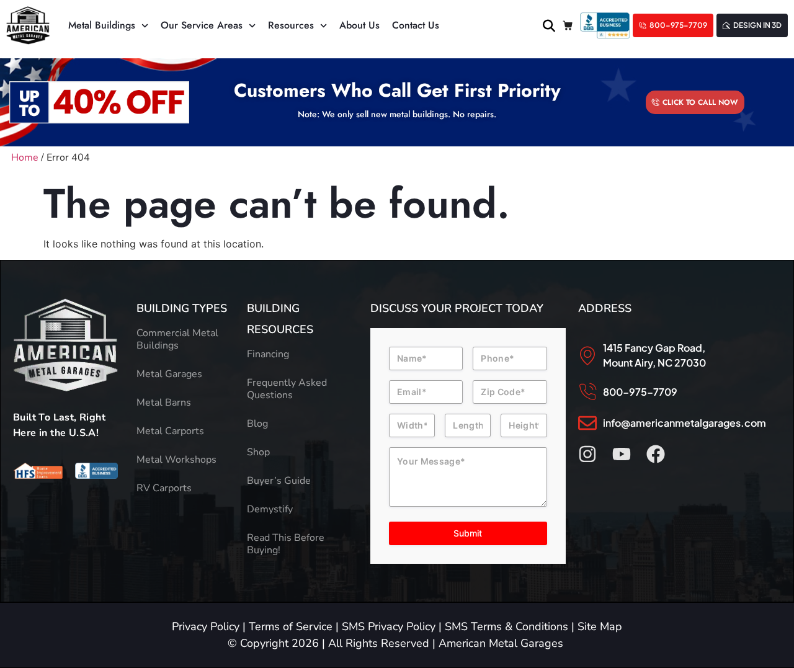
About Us (359, 25)
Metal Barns (163, 402)
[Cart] (567, 25)
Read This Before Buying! (285, 544)
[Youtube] (621, 454)
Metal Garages (169, 374)
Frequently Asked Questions (287, 389)
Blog (257, 423)
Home (24, 157)
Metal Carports (170, 431)
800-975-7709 (640, 391)
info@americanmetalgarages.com (684, 422)
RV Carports (164, 488)
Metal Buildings (101, 25)
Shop (258, 452)
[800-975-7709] (587, 392)
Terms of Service (290, 626)
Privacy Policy (205, 626)
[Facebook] (655, 454)
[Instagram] (587, 454)
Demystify (270, 509)
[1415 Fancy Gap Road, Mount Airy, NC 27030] (587, 355)
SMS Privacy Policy (388, 626)
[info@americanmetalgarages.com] (587, 423)
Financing (268, 354)
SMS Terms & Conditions (506, 626)
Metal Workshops (176, 459)
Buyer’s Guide (279, 481)
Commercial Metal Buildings (177, 339)
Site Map (600, 626)
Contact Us (415, 25)
